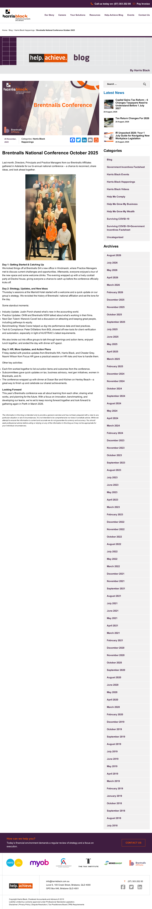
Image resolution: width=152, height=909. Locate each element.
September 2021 (116, 589)
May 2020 (112, 692)
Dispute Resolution (39, 905)
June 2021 (112, 611)
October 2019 (114, 729)
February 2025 (115, 366)
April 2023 (112, 500)
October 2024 (114, 389)
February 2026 (115, 292)
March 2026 (113, 285)
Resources (95, 15)
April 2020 (112, 700)
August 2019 (114, 744)
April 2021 (112, 626)
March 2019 (113, 781)
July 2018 (112, 826)
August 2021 (114, 596)
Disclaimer (13, 905)
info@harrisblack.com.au (57, 881)
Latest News (114, 93)
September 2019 (116, 737)
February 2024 (115, 433)
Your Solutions (77, 15)
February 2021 (115, 640)
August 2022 (114, 544)
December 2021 (115, 574)
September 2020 (116, 670)
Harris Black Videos (118, 189)
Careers (62, 15)
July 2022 (112, 552)
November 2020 (116, 655)
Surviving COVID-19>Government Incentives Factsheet (126, 228)
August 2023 (114, 470)
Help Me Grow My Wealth (121, 211)
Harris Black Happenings (24, 30)
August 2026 (114, 255)
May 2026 (112, 270)
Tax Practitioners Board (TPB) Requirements (66, 905)
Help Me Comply (116, 197)
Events (130, 15)
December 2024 (115, 374)
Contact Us (144, 15)
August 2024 (114, 403)
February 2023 (115, 515)
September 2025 (116, 322)
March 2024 (113, 426)
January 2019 (114, 796)
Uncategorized (115, 237)
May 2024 (112, 411)
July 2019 (112, 752)
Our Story (49, 15)
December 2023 (115, 440)
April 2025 (112, 352)
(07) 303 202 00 (135, 881)
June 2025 (112, 337)
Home (4, 30)
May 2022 (112, 559)
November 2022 (116, 529)
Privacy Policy (24, 905)
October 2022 (114, 537)
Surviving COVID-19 (118, 219)
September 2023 (116, 463)
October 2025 (114, 315)
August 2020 (114, 677)
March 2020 (113, 707)
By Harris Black (140, 70)
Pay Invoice (143, 4)
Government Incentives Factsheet (126, 167)
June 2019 (112, 759)
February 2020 (115, 714)
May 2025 (112, 344)
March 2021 (113, 633)
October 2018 (114, 803)
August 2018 (114, 818)
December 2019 (115, 722)
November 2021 (116, 581)
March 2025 (113, 359)
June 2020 (112, 685)
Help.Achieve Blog (113, 15)
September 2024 (116, 396)
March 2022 (113, 566)
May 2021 (112, 618)
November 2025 (116, 307)
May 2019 (112, 766)
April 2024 (112, 418)
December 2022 (115, 522)
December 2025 (115, 300)
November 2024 (116, 381)
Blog (11, 30)
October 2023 (114, 455)
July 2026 (112, 263)
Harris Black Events (118, 174)
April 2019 (112, 774)
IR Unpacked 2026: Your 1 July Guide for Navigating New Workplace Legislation (132, 136)
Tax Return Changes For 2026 (132, 118)
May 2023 (112, 492)
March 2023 (113, 507)
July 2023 (112, 477)
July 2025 (112, 329)
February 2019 (115, 789)
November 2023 (116, 448)
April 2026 (112, 278)
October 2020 (114, 663)
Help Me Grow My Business (122, 204)
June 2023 (112, 485)
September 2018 (116, 811)
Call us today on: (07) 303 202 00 (112, 4)
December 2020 (115, 648)
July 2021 (112, 603)
